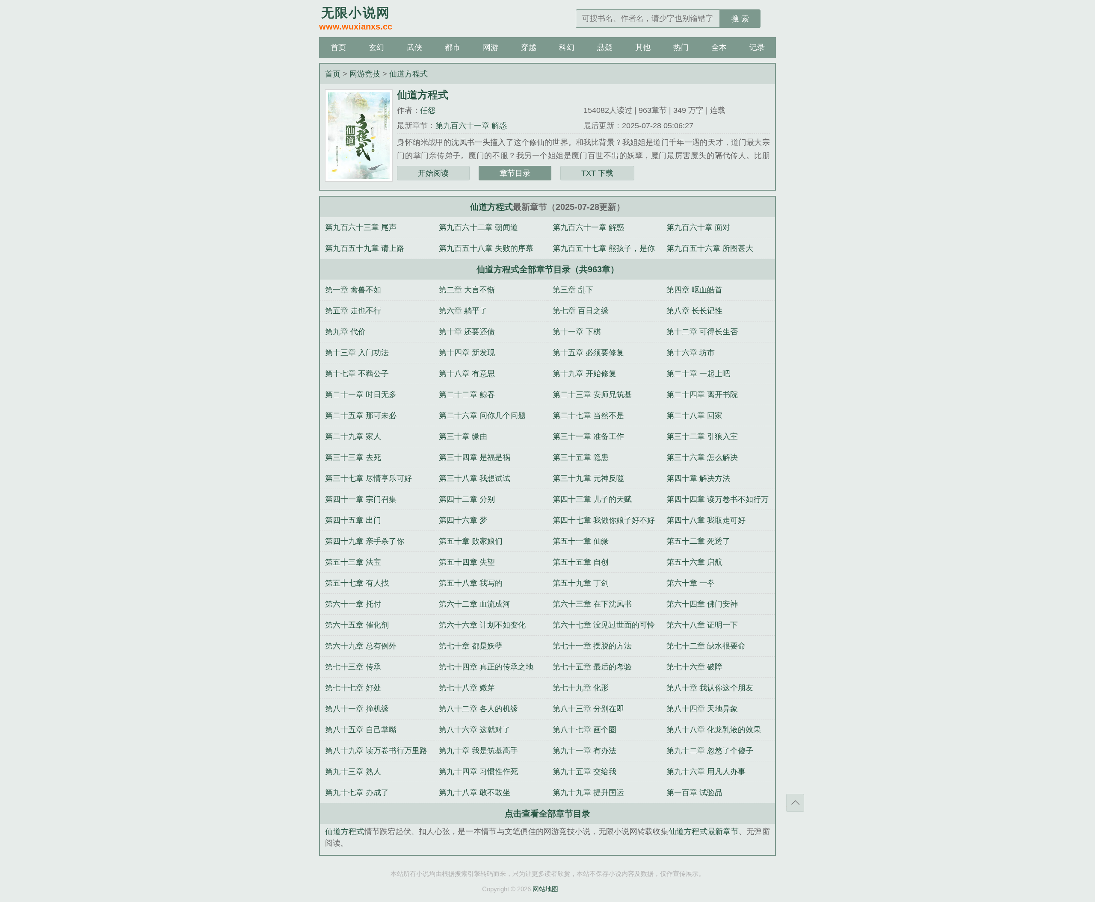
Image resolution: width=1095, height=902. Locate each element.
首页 (338, 47)
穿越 (528, 47)
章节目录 (515, 173)
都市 (452, 47)
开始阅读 (433, 173)
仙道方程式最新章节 (704, 831)
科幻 (566, 47)
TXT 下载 (597, 173)
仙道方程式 (408, 74)
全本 (719, 47)
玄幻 (376, 47)
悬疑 (605, 47)
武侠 (414, 47)
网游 (490, 47)
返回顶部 (795, 803)
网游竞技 (364, 74)
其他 (643, 47)
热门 (681, 47)
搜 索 (740, 19)
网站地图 (545, 889)
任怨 (427, 110)
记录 (757, 47)
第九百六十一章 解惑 (471, 125)
